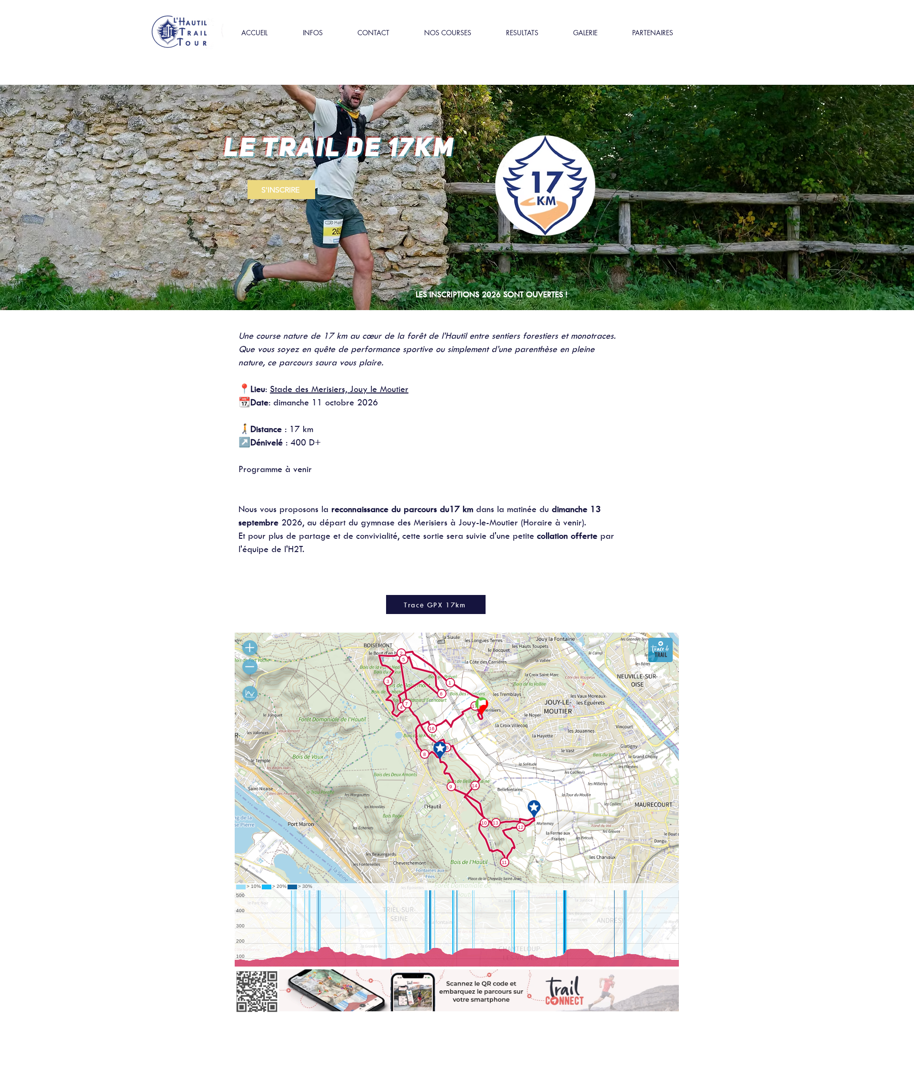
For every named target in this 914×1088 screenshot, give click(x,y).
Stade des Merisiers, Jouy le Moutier (339, 388)
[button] (312, 33)
